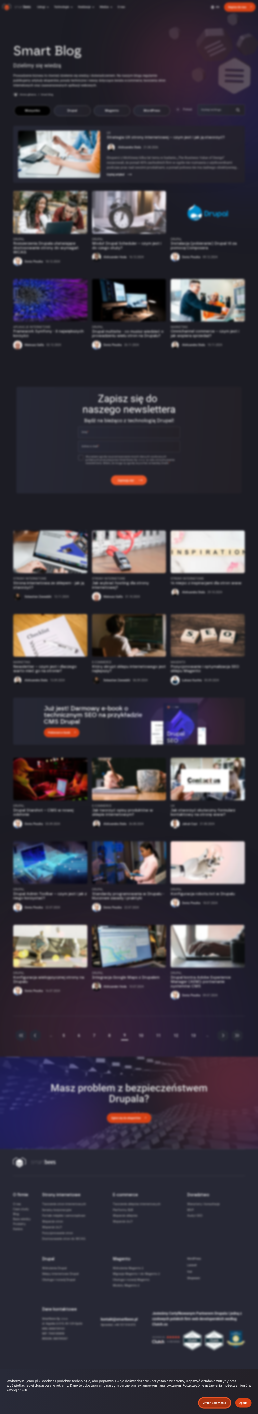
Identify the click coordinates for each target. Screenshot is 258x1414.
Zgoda (243, 1402)
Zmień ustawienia (214, 1402)
